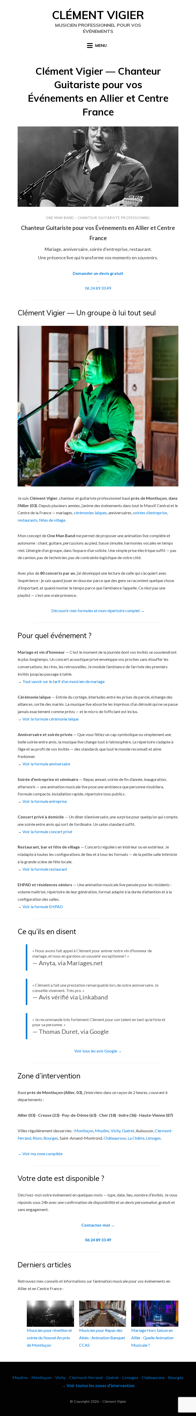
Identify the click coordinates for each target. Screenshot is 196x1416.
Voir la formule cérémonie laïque (50, 718)
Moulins (102, 1130)
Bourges (50, 1138)
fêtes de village (52, 520)
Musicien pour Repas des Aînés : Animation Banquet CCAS (102, 1337)
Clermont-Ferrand (86, 1377)
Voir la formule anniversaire (46, 763)
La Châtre (136, 1138)
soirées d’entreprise (150, 512)
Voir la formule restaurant (44, 869)
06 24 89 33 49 (98, 288)
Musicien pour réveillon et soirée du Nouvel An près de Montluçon (49, 1337)
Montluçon (83, 1130)
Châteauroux (115, 1138)
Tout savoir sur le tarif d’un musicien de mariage (63, 681)
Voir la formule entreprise (44, 801)
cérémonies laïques (90, 512)
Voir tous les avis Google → (98, 1050)
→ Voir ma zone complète (40, 1153)
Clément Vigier (98, 15)
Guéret (128, 1130)
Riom (37, 1138)
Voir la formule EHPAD (42, 906)
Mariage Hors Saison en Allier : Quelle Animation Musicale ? (152, 1337)
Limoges (153, 1138)
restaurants (28, 520)
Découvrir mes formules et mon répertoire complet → (98, 610)
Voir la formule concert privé (47, 831)
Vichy (115, 1130)
